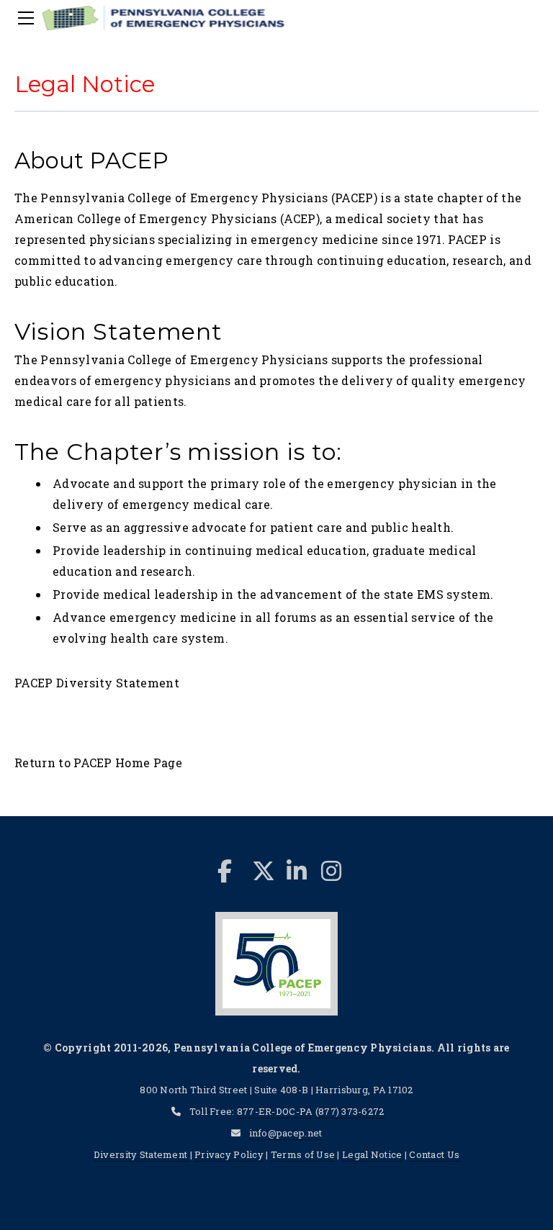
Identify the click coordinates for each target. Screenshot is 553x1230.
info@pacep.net (286, 1132)
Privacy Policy (229, 1154)
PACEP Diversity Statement (96, 682)
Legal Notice (372, 1154)
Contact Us (434, 1154)
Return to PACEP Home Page (98, 762)
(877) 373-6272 (350, 1111)
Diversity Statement (142, 1154)
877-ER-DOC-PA (275, 1111)
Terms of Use (303, 1154)
